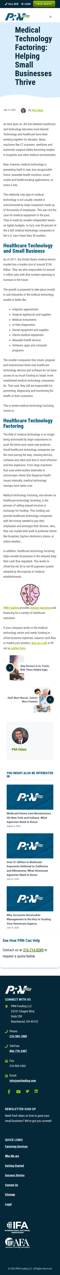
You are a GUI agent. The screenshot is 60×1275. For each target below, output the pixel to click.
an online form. (17, 648)
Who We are (12, 1156)
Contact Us (11, 1185)
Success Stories (14, 1175)
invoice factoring (40, 608)
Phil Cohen (37, 110)
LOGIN (27, 4)
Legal (8, 1204)
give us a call (39, 643)
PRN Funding (11, 608)
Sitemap (10, 1194)
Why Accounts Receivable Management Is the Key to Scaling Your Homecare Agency (29, 919)
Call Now (13, 4)
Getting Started (14, 1165)
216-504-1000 (18, 1036)
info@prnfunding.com (23, 1080)
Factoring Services (16, 1146)
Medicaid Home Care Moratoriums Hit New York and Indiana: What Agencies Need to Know (29, 818)
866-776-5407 (18, 1051)
